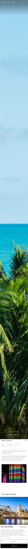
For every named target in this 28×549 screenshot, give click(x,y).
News (5, 446)
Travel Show (9, 446)
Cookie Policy (6, 536)
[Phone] (23, 2)
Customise (14, 541)
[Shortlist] (19, 2)
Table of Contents (7, 440)
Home (3, 444)
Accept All (14, 546)
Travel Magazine (9, 444)
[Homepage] (8, 2)
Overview (24, 526)
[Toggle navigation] (25, 2)
